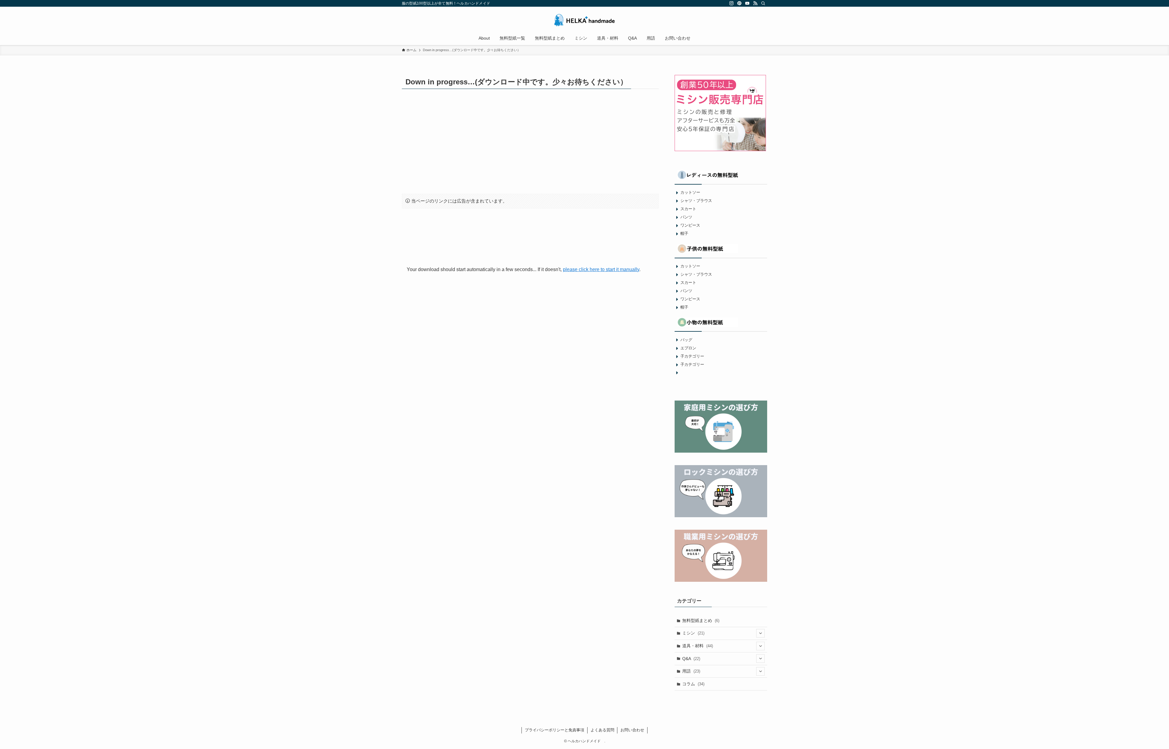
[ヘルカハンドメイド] (584, 20)
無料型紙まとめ (700, 620)
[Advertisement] (530, 141)
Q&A (691, 658)
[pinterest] (739, 3)
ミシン (693, 633)
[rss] (755, 3)
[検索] (763, 3)
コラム (693, 683)
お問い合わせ (632, 730)
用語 (691, 671)
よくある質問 (602, 730)
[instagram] (731, 3)
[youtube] (747, 3)
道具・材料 (697, 645)
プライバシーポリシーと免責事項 (554, 730)
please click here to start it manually (601, 269)
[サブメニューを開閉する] (760, 633)
